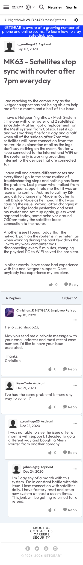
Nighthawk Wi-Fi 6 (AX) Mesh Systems (37, 20)
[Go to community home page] (17, 7)
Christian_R (25, 310)
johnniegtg (31, 467)
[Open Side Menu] (6, 7)
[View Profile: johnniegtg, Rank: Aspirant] (16, 469)
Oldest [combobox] (69, 298)
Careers (42, 534)
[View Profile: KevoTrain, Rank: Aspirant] (9, 385)
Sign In (71, 7)
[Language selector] (30, 7)
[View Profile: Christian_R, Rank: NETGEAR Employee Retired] (9, 312)
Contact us (41, 531)
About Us (41, 528)
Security (41, 537)
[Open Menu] (76, 20)
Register (55, 7)
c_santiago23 (27, 44)
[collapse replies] (41, 306)
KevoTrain (24, 383)
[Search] (41, 7)
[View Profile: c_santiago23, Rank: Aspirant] (9, 46)
